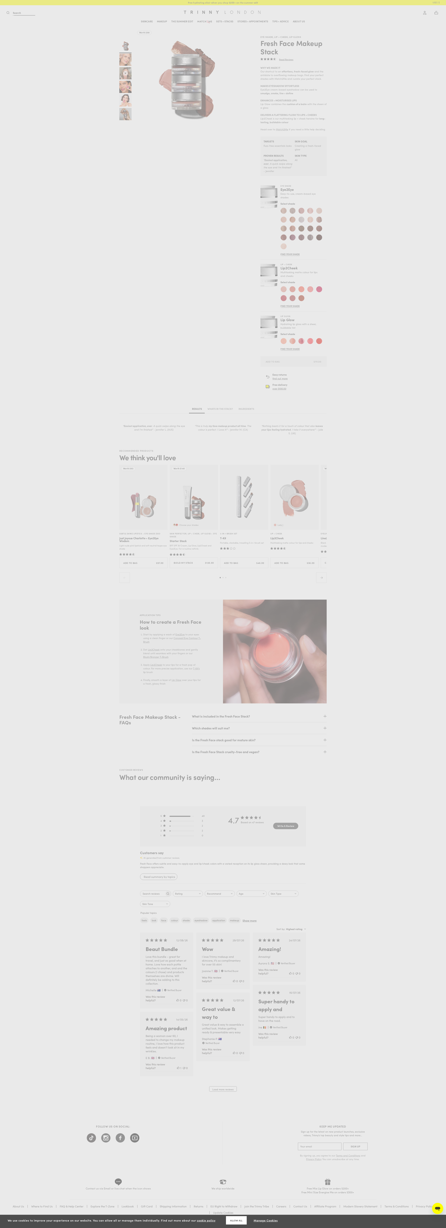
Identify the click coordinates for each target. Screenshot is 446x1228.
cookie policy (206, 1220)
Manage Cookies (266, 1220)
